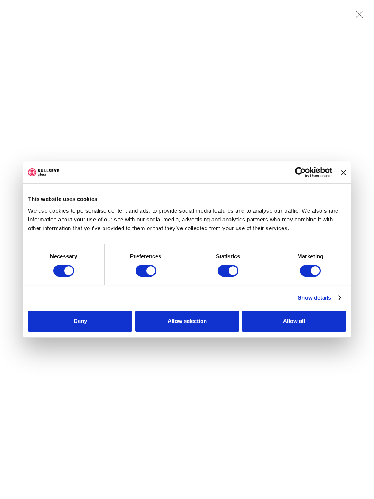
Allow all (294, 321)
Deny (80, 321)
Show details (314, 297)
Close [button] (357, 16)
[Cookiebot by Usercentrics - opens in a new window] (300, 172)
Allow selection (187, 321)
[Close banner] (343, 172)
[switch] (146, 271)
